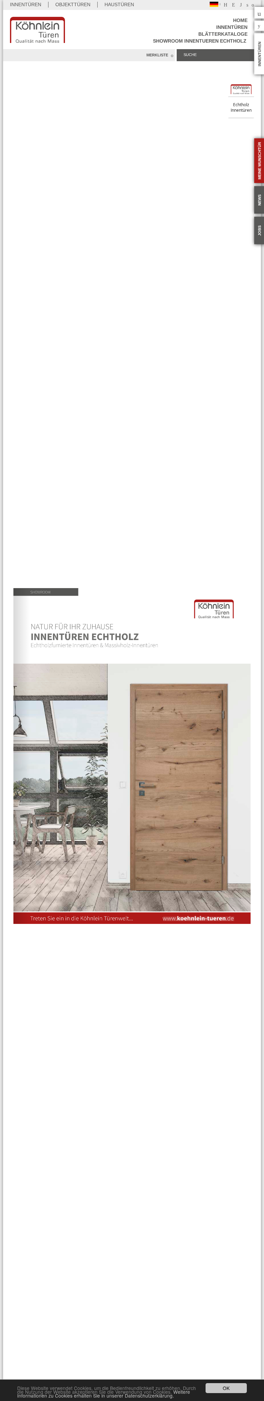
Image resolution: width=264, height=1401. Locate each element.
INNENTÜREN (25, 4)
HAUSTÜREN (119, 4)
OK (226, 1388)
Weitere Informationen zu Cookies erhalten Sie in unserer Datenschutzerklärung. (103, 1393)
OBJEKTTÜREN (72, 4)
